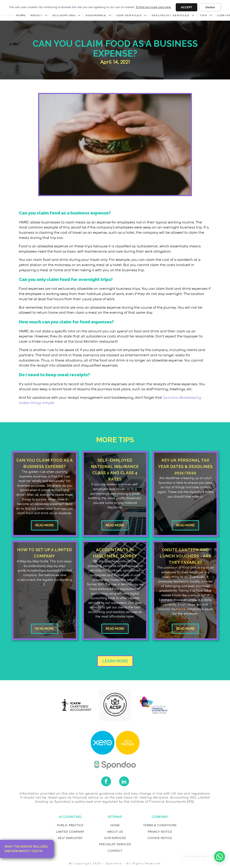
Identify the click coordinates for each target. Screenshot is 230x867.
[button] (219, 856)
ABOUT (36, 15)
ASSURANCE (96, 15)
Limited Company (70, 832)
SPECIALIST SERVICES (170, 15)
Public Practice (70, 825)
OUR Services (115, 838)
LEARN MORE (115, 661)
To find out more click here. (153, 7)
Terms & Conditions (160, 825)
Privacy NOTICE (160, 832)
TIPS (203, 15)
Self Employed (70, 838)
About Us (115, 832)
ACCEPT (186, 7)
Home (115, 825)
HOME (21, 15)
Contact (115, 851)
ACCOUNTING (63, 15)
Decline (210, 7)
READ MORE (44, 525)
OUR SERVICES (129, 15)
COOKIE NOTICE (160, 838)
